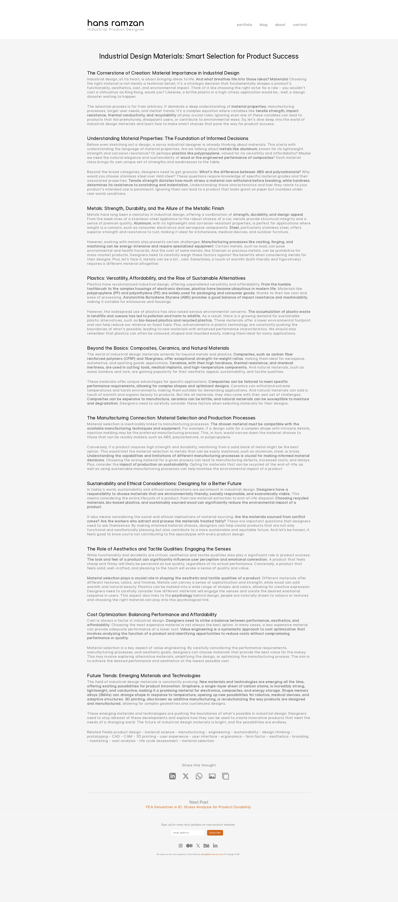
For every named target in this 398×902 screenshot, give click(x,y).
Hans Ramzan (115, 23)
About (280, 24)
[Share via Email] (212, 776)
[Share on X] (185, 776)
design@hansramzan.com (212, 854)
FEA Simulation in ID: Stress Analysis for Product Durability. (199, 807)
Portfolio (244, 24)
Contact (300, 24)
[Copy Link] (225, 776)
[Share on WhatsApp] (199, 776)
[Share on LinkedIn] (172, 776)
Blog (264, 24)
